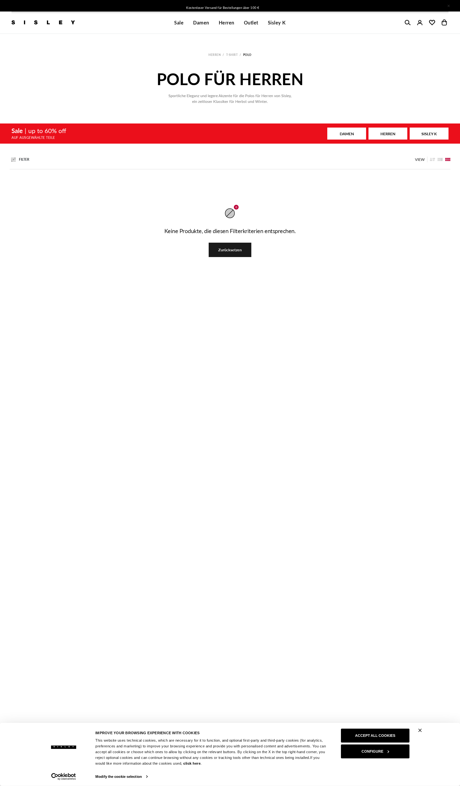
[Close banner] (420, 730)
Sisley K (277, 22)
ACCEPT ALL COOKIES (375, 735)
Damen (201, 22)
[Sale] (230, 133)
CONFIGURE (372, 751)
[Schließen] (448, 6)
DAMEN (347, 133)
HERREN (387, 133)
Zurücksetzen (230, 249)
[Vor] (293, 6)
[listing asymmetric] (432, 159)
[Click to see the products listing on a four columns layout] (440, 159)
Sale (179, 22)
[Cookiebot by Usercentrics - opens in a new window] (64, 776)
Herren (226, 22)
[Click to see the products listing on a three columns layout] (447, 159)
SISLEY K (429, 133)
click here (192, 763)
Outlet (251, 22)
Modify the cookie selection (118, 776)
